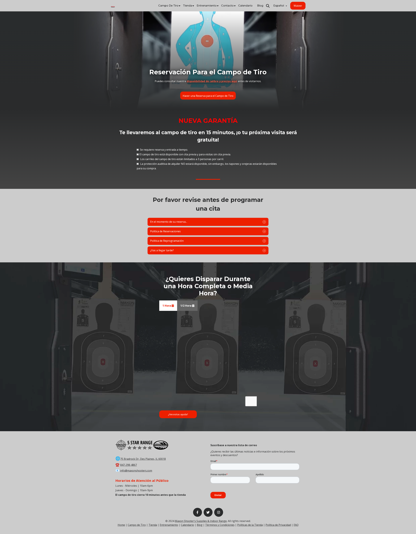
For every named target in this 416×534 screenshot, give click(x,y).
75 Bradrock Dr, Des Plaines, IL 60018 (143, 459)
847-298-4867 (128, 465)
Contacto (227, 5)
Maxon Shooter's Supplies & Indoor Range (201, 521)
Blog (260, 5)
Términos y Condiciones (219, 525)
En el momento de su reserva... (168, 221)
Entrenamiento (207, 5)
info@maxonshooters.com (136, 470)
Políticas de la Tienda (250, 525)
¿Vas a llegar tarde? (162, 250)
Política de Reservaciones (165, 231)
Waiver (298, 5)
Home (121, 525)
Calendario (245, 5)
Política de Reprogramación (167, 241)
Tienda (187, 5)
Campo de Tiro (168, 5)
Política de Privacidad (278, 525)
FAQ (296, 525)
